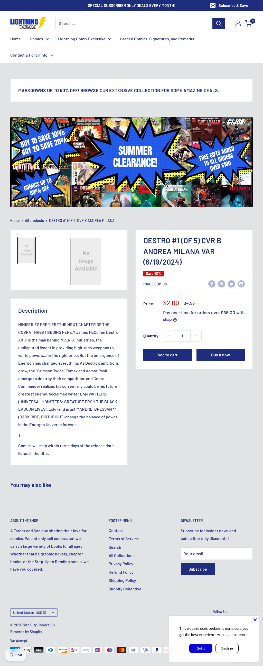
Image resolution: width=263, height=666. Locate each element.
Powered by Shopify (26, 631)
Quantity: (151, 335)
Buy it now (220, 354)
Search (115, 547)
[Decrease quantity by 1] (168, 335)
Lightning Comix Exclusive (82, 38)
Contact (116, 530)
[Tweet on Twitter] (231, 283)
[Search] (218, 23)
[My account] (238, 23)
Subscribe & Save (233, 5)
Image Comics (155, 284)
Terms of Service (124, 538)
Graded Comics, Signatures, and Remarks (157, 38)
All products (34, 220)
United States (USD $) (29, 612)
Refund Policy (121, 572)
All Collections (122, 555)
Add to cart (167, 354)
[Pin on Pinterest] (221, 283)
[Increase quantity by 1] (196, 335)
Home (15, 38)
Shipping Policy (122, 580)
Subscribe (198, 568)
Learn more (239, 634)
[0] (248, 23)
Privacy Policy (121, 563)
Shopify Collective (125, 588)
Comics (36, 38)
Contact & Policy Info (29, 54)
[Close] (255, 619)
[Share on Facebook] (211, 283)
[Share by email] (241, 283)
